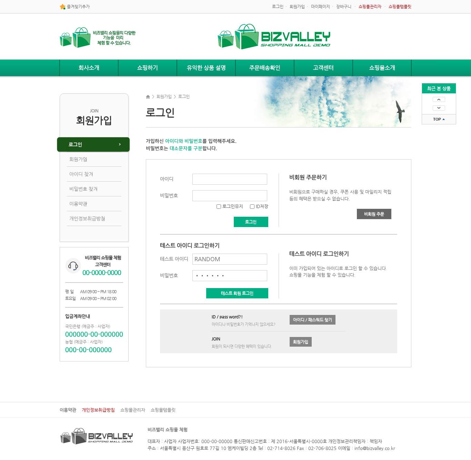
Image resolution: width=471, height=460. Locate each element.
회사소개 (89, 67)
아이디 (166, 179)
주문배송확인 (264, 67)
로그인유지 (232, 206)
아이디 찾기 (81, 174)
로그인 (277, 6)
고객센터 (323, 67)
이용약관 (78, 203)
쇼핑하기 (147, 67)
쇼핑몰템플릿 (163, 409)
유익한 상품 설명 (206, 67)
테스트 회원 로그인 (237, 293)
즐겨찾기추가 (78, 6)
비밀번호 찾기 (83, 189)
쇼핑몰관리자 (132, 409)
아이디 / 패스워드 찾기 (312, 319)
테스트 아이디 (174, 259)
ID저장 (261, 206)
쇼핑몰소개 (382, 67)
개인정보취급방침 (87, 218)
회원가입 (297, 6)
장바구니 (343, 6)
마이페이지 (320, 6)
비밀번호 (169, 195)
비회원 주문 (374, 214)
